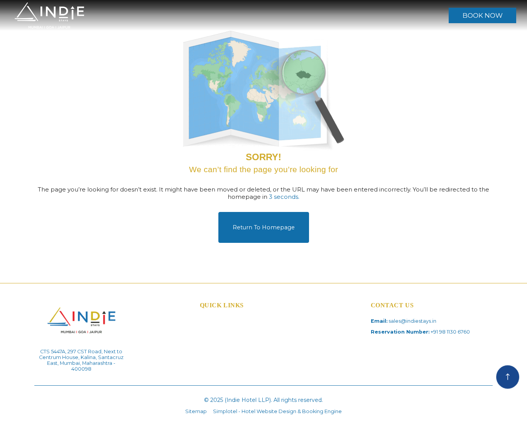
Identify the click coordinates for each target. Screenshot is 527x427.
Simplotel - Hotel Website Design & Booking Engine (277, 411)
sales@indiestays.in (412, 321)
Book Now (483, 15)
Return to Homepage (264, 227)
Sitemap (196, 411)
